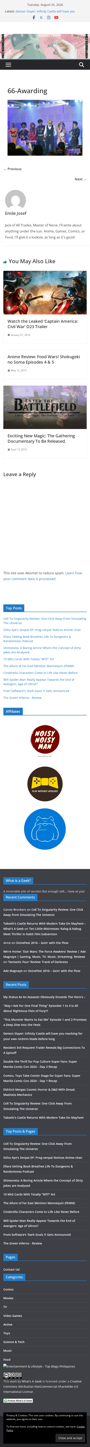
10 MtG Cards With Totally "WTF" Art (28, 659)
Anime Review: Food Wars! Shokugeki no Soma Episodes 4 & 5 (44, 359)
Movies (8, 1298)
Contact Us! (11, 1269)
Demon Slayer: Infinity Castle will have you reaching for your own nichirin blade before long (50, 13)
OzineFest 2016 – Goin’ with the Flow (42, 943)
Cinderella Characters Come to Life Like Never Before (40, 673)
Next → (81, 179)
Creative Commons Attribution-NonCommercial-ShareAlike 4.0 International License (42, 1386)
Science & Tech (13, 1342)
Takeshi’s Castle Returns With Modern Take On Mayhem (43, 1117)
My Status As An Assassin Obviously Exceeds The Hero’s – (44, 997)
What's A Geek (32, 1381)
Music (7, 1351)
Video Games (12, 1316)
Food (6, 1359)
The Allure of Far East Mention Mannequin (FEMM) (38, 666)
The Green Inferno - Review (22, 698)
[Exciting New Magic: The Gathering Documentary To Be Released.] (45, 388)
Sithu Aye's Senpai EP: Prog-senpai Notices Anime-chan (42, 630)
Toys (6, 1333)
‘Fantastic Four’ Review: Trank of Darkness (38, 962)
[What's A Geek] (45, 36)
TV (5, 1307)
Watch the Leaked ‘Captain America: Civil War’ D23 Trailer (43, 323)
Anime (7, 1324)
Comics (8, 1289)
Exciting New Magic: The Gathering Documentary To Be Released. (41, 438)
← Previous (12, 169)
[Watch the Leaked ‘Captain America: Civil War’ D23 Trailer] (45, 273)
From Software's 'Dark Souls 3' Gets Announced (36, 691)
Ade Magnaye (13, 971)
